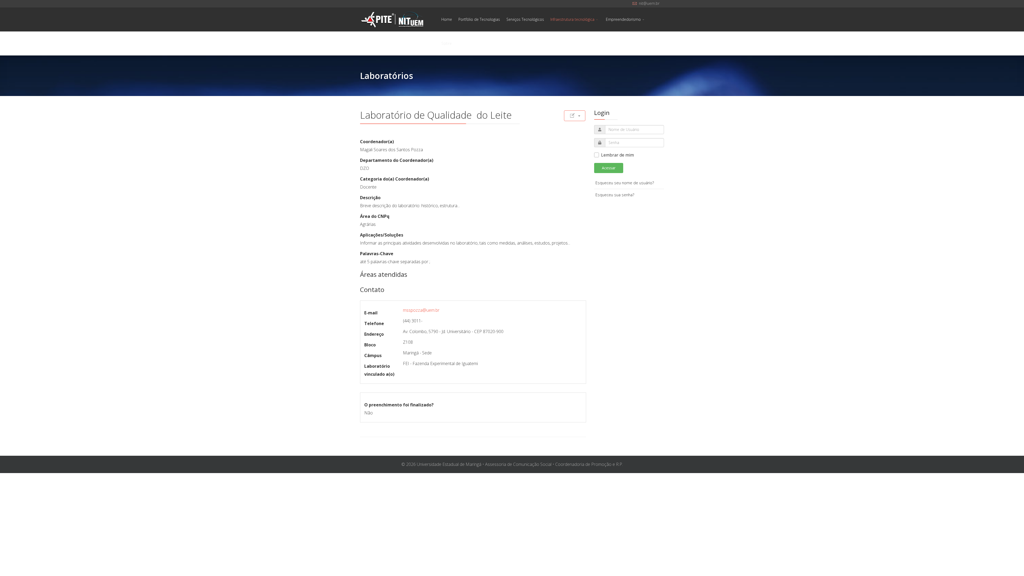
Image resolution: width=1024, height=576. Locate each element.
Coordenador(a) (377, 142)
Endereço (374, 334)
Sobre (446, 43)
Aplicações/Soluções (381, 235)
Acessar (608, 167)
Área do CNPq (374, 216)
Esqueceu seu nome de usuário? (624, 182)
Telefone (374, 323)
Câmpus (373, 355)
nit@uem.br (649, 3)
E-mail (371, 313)
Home (446, 19)
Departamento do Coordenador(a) (396, 160)
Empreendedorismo (623, 19)
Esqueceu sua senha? (614, 194)
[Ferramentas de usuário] (574, 115)
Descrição (370, 198)
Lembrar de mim (617, 155)
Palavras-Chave (376, 254)
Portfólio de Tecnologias (479, 19)
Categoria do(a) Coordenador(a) (394, 179)
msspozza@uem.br (421, 310)
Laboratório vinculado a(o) (379, 370)
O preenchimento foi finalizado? (399, 405)
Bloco (370, 345)
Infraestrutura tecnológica (572, 19)
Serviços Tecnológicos (525, 19)
